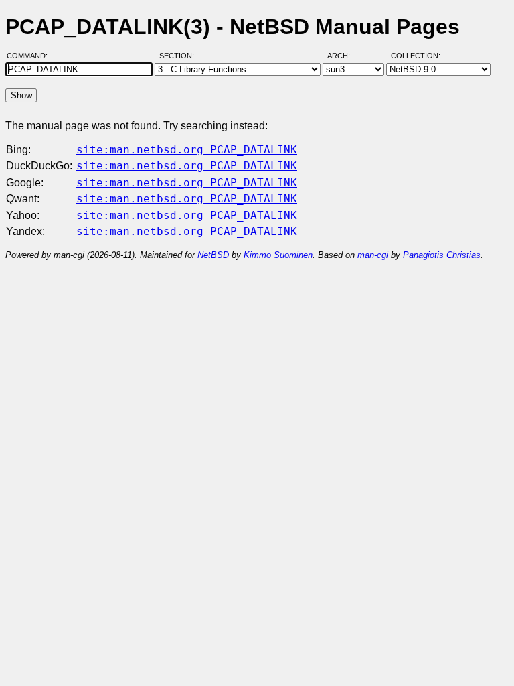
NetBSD (213, 255)
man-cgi (372, 255)
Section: (179, 56)
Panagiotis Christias (442, 255)
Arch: (344, 56)
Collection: (415, 56)
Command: (31, 56)
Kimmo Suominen (278, 255)
